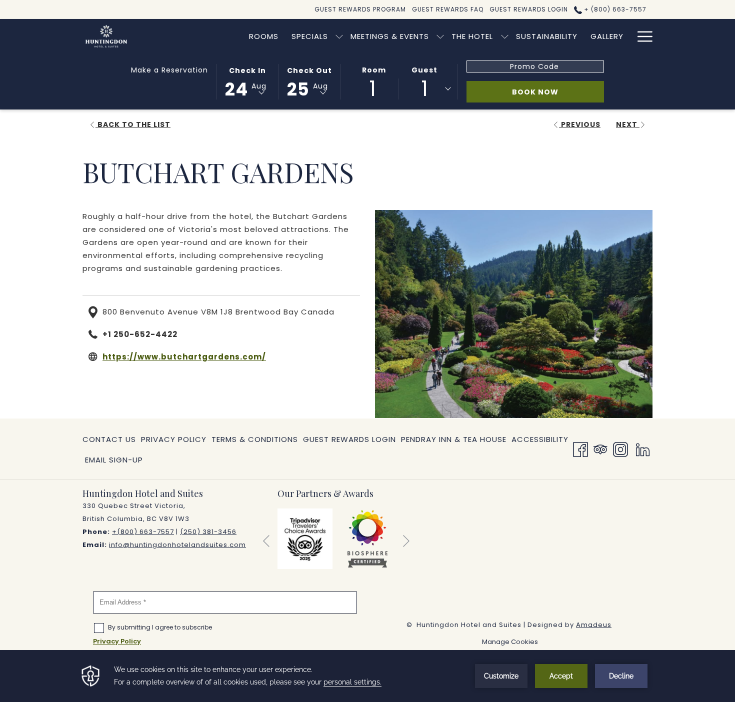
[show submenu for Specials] (339, 36)
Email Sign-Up (114, 459)
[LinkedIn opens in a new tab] (642, 448)
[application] (367, 676)
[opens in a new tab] (305, 538)
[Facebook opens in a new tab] (580, 448)
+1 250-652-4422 (140, 334)
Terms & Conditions (255, 439)
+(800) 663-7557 (143, 531)
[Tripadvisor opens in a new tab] (600, 448)
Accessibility (540, 439)
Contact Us (109, 439)
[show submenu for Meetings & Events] (440, 36)
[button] (247, 81)
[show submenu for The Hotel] (505, 36)
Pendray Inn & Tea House (453, 442)
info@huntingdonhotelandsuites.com (177, 545)
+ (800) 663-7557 (614, 9)
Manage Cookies (510, 641)
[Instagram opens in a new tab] (620, 448)
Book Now (558, 91)
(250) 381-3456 (208, 531)
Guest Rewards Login (349, 439)
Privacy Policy (173, 439)
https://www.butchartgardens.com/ (184, 357)
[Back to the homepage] (106, 36)
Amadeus (594, 625)
